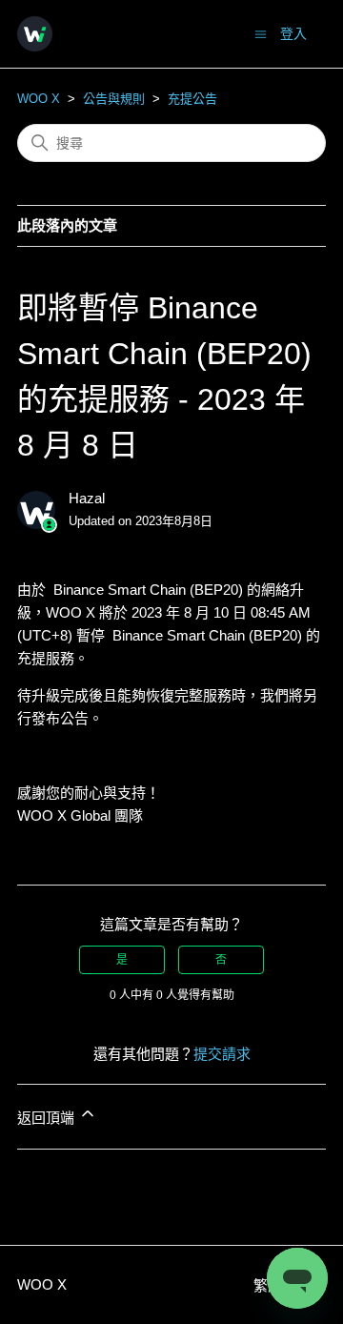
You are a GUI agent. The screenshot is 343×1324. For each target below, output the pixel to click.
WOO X (38, 99)
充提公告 (192, 99)
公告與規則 (114, 99)
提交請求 (222, 1054)
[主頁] (34, 33)
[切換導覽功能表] (260, 33)
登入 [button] (293, 33)
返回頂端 (47, 1118)
